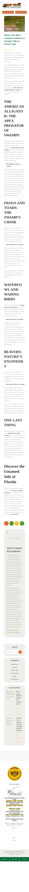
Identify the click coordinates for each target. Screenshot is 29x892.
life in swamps (13, 250)
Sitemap (18, 854)
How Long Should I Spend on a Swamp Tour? (19, 698)
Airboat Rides (14, 664)
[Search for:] (14, 652)
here (19, 512)
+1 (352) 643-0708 (8, 843)
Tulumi (17, 851)
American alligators (16, 499)
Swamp (14, 676)
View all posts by (14, 631)
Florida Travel (14, 670)
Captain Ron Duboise (8, 49)
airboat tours (11, 497)
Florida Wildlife (14, 673)
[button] (25, 5)
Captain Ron (13, 510)
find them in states (13, 158)
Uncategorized (14, 679)
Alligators (14, 667)
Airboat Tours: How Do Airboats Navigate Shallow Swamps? (19, 725)
